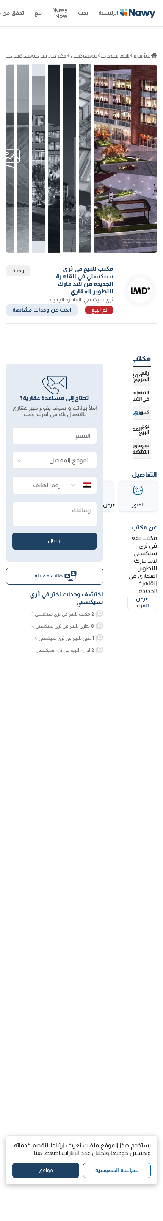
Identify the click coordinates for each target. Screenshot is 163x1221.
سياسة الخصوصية (117, 1170)
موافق (46, 1170)
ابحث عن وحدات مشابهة (42, 309)
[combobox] (62, 460)
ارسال (54, 540)
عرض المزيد (142, 602)
